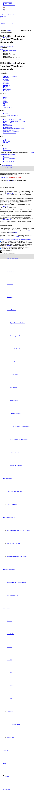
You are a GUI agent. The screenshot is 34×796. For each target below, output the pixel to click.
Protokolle (10, 46)
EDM (4, 140)
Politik (5, 88)
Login (1, 49)
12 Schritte (6, 80)
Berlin (5, 97)
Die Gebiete (6, 89)
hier (29, 230)
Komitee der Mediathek (9, 133)
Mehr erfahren (5, 177)
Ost (4, 103)
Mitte (4, 98)
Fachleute (5, 86)
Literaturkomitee (7, 127)
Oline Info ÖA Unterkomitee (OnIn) (12, 122)
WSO (4, 139)
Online (5, 101)
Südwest (5, 106)
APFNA (5, 142)
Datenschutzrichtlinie (15, 237)
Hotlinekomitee (7, 124)
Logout (5, 148)
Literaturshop (6, 90)
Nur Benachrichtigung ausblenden (22, 239)
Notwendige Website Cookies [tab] (8, 207)
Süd (4, 104)
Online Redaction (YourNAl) (10, 131)
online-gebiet (3, 46)
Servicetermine (7, 150)
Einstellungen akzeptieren (6, 239)
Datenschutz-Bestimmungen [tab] (7, 232)
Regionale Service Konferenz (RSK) (12, 120)
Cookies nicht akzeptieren (16, 177)
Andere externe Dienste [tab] (6, 225)
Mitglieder (6, 83)
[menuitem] (18, 342)
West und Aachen (7, 107)
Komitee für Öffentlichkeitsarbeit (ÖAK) (14, 121)
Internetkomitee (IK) (8, 130)
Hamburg (5, 113)
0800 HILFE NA (7, 15)
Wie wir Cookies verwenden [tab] (7, 187)
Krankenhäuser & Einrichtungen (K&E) (13, 128)
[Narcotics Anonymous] (6, 23)
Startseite (5, 76)
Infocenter (6, 82)
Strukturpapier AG (8, 125)
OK (1, 177)
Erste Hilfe (6, 77)
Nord (4, 100)
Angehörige (6, 85)
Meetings (5, 79)
